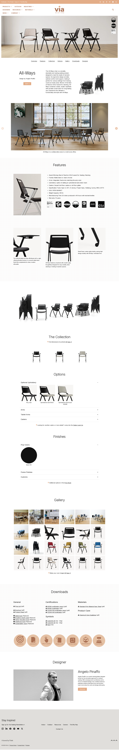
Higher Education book (22, 620)
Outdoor (50, 724)
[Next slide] (116, 128)
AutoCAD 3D (51, 623)
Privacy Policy (13, 745)
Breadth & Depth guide (22, 618)
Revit (48, 625)
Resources (57, 724)
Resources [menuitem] (17, 10)
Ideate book (18, 616)
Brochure (18, 610)
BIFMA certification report (55, 606)
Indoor (43, 724)
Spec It (17, 2)
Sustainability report (21, 623)
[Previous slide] (2, 128)
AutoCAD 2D (51, 621)
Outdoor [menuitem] (17, 6)
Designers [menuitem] (6, 10)
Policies (28, 745)
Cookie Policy (21, 745)
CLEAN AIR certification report (56, 610)
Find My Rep (23, 2)
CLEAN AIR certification (54, 612)
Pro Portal (10, 2)
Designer (85, 61)
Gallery (67, 61)
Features (42, 61)
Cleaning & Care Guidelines (88, 615)
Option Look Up (78, 425)
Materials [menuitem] (29, 10)
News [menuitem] (5, 13)
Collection (51, 61)
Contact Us (59, 729)
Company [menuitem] (14, 13)
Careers (65, 724)
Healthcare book (20, 621)
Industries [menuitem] (28, 6)
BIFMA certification (53, 608)
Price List (18, 606)
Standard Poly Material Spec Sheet (90, 606)
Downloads (75, 61)
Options (60, 61)
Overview (34, 61)
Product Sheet (19, 612)
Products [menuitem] (6, 6)
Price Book (67, 483)
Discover (82, 689)
